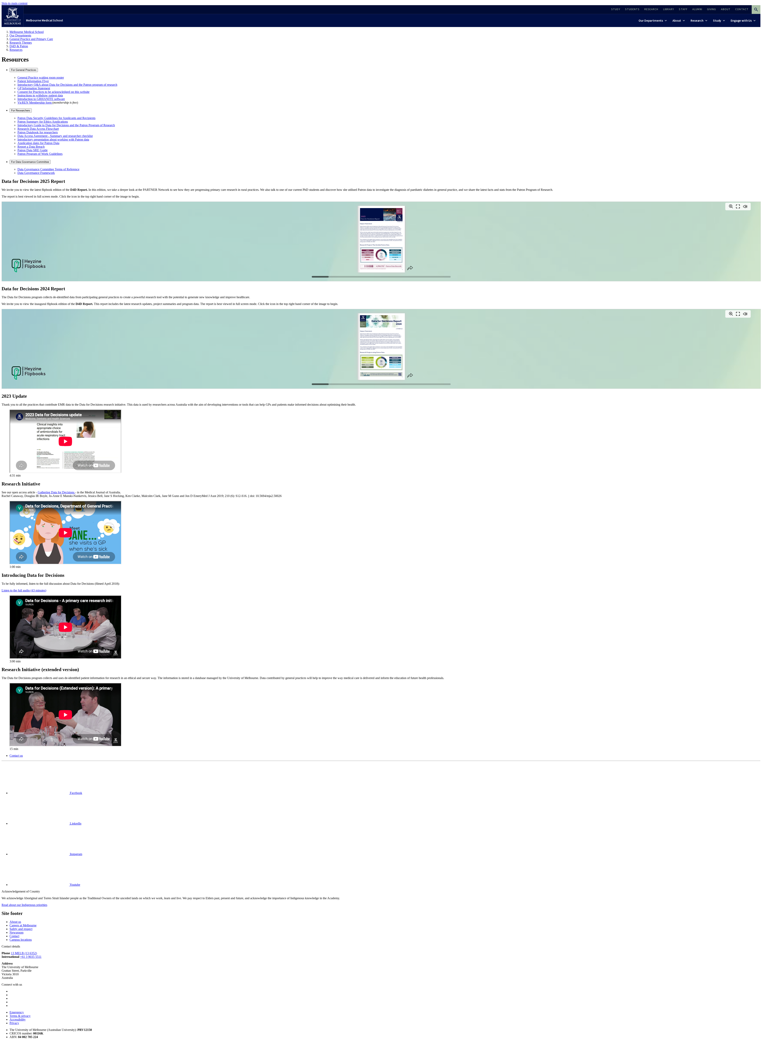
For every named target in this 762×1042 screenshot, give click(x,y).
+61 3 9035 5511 (30, 956)
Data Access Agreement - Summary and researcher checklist (55, 136)
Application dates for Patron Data (38, 143)
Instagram (75, 854)
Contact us (16, 755)
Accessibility (18, 1019)
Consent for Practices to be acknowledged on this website (53, 92)
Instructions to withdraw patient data (40, 95)
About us (15, 921)
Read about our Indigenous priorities (24, 905)
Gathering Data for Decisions (56, 492)
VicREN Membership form (34, 102)
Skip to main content (14, 3)
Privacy (14, 1023)
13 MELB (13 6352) (24, 953)
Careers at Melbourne (23, 925)
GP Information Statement (33, 88)
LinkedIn (75, 823)
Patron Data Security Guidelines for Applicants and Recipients (56, 118)
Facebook (75, 793)
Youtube (74, 884)
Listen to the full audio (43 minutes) (24, 590)
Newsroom (16, 932)
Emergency (17, 1012)
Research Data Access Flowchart (38, 128)
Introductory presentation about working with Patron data (53, 139)
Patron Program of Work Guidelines (40, 153)
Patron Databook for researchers (37, 132)
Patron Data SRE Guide (32, 150)
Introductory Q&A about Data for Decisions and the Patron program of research (67, 84)
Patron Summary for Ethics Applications (42, 121)
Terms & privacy (20, 1016)
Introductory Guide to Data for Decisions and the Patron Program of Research (66, 125)
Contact (14, 936)
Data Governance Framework (36, 173)
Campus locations (21, 939)
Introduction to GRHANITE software (41, 99)
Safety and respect (21, 929)
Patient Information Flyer (33, 81)
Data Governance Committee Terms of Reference (48, 169)
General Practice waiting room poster (40, 77)
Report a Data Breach (31, 146)
